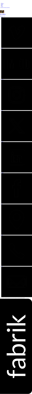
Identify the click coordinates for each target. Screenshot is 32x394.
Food (1, 5)
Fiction (2, 4)
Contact (2, 6)
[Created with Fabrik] (16, 393)
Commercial (2, 3)
